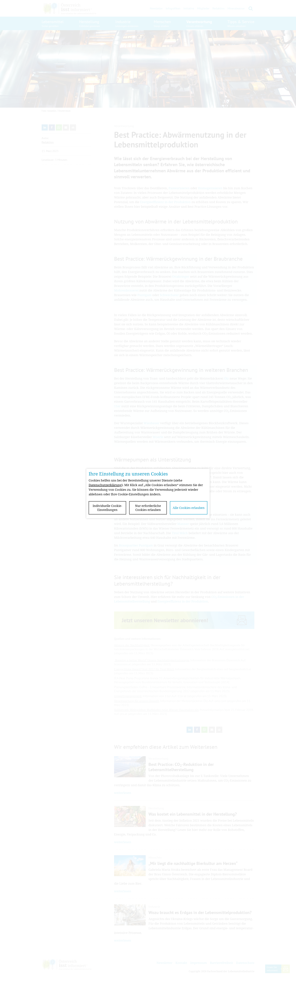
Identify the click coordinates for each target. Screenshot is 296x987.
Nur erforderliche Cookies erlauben (148, 508)
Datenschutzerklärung (105, 485)
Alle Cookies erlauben (189, 508)
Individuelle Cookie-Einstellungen (107, 508)
